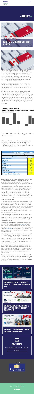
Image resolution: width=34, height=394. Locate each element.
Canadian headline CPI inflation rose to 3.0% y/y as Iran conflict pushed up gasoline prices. (16, 308)
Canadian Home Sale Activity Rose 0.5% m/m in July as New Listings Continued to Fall (17, 284)
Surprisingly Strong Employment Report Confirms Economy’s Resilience (17, 330)
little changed (23, 224)
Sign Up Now (17, 350)
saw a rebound (8, 228)
